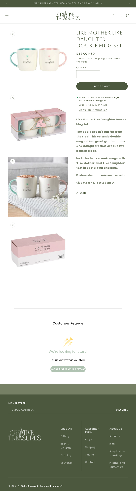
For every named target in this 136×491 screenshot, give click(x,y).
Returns (90, 454)
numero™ (58, 486)
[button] (7, 15)
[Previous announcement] (6, 3)
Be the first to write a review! (68, 369)
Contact (90, 462)
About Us (115, 436)
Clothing (66, 455)
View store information (93, 110)
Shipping (100, 58)
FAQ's (88, 439)
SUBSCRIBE (122, 409)
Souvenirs (66, 462)
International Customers (117, 465)
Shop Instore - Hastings (117, 453)
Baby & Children (66, 446)
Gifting (65, 436)
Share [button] (83, 193)
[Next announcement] (129, 3)
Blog (112, 443)
